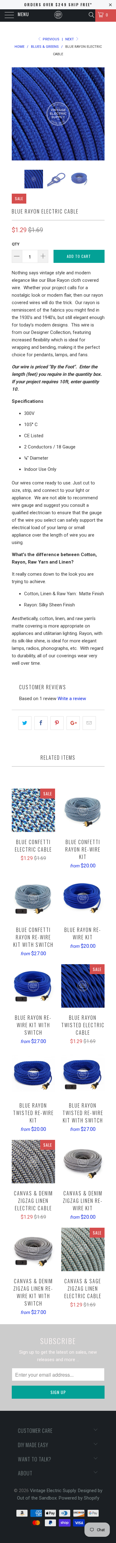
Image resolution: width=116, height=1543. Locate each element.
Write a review (72, 698)
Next (70, 39)
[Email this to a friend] (89, 723)
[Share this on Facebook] (41, 723)
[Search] (91, 15)
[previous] (17, 113)
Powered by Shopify (79, 1498)
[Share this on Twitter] (25, 723)
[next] (98, 113)
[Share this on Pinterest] (57, 723)
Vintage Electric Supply (53, 1490)
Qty (15, 244)
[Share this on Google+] (73, 723)
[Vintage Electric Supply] (58, 15)
